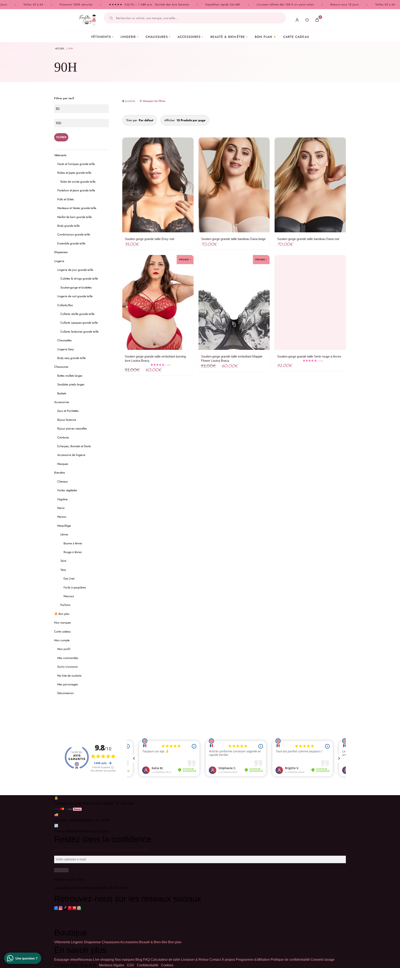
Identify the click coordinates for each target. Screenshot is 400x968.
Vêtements (102, 37)
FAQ (146, 959)
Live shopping (103, 959)
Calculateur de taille (165, 959)
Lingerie (130, 37)
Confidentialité (147, 965)
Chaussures (158, 37)
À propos (228, 959)
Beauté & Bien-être (229, 37)
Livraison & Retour (195, 959)
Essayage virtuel (73, 959)
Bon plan (263, 37)
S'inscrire (61, 870)
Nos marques (125, 959)
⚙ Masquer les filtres (152, 101)
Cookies (167, 965)
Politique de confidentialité (290, 959)
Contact (215, 959)
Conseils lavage (323, 959)
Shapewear (92, 942)
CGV (130, 965)
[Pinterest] (70, 908)
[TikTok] (65, 908)
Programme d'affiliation (253, 959)
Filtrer (61, 137)
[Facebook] (56, 908)
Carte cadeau (296, 37)
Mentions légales (111, 965)
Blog (138, 959)
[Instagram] (60, 908)
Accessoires (190, 37)
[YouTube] (74, 908)
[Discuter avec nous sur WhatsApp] (79, 908)
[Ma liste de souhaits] (307, 20)
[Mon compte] (297, 20)
